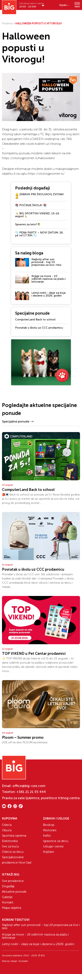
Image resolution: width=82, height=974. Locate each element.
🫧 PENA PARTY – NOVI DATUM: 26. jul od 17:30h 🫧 (39, 234)
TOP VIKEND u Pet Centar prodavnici (34, 653)
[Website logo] (9, 7)
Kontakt (7, 902)
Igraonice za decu (55, 841)
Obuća (7, 830)
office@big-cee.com (29, 786)
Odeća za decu (12, 852)
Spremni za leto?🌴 (27, 224)
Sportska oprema (14, 835)
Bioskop (48, 825)
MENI (77, 6)
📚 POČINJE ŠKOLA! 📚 (31, 205)
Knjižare (48, 852)
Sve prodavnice (13, 881)
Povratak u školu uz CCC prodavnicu (39, 327)
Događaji (8, 886)
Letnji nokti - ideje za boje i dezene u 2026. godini (48, 294)
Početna (7, 23)
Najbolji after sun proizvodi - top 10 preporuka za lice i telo (46, 262)
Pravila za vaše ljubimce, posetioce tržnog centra (41, 798)
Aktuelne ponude (14, 891)
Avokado (23, 961)
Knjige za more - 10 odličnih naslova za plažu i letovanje (48, 278)
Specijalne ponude (15, 421)
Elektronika (10, 841)
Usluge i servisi (53, 846)
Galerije (7, 897)
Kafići (47, 835)
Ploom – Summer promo (23, 737)
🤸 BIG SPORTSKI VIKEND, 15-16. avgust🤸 (37, 215)
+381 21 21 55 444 (31, 792)
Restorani (49, 830)
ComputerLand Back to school (35, 319)
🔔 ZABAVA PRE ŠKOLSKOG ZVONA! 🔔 (39, 196)
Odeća (7, 825)
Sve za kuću (10, 846)
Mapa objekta (11, 908)
